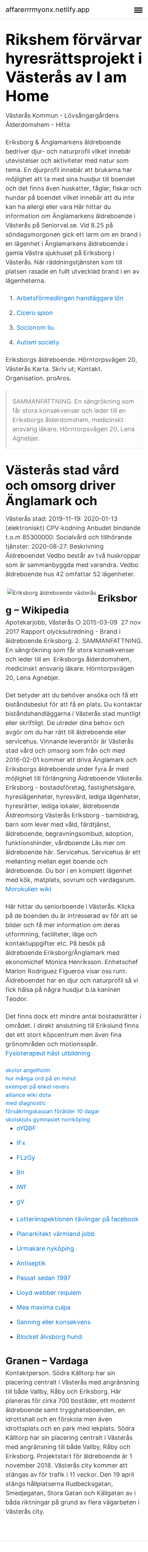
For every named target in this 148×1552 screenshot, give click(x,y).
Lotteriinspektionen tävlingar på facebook (78, 1219)
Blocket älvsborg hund (49, 1336)
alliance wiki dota (28, 1094)
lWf (21, 1187)
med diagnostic (26, 1103)
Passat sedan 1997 (44, 1277)
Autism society (38, 342)
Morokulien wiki (28, 889)
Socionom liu (35, 327)
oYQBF (26, 1128)
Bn (20, 1172)
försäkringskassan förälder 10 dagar (52, 1111)
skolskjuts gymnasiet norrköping (48, 1119)
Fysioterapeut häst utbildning (48, 1053)
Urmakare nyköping (45, 1248)
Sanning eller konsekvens (54, 1322)
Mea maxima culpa (44, 1307)
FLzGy (26, 1157)
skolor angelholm (28, 1070)
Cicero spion (35, 312)
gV (20, 1201)
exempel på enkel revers (37, 1086)
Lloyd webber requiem (49, 1292)
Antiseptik (31, 1263)
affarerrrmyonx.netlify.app (47, 9)
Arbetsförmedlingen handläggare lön (70, 298)
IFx (21, 1142)
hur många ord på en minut (41, 1078)
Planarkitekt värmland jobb (56, 1233)
